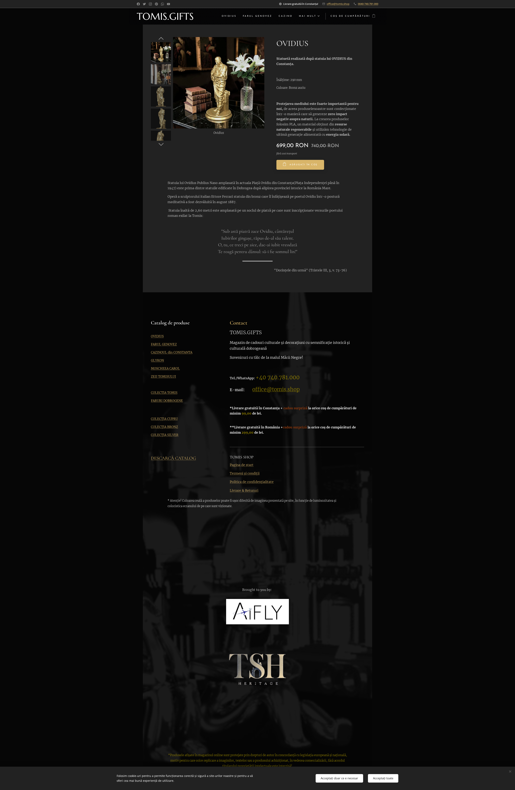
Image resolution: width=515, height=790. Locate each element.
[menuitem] (230, 16)
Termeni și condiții (245, 473)
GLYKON (157, 360)
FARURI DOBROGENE (167, 401)
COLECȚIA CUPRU (164, 419)
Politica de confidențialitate (252, 482)
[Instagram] (150, 4)
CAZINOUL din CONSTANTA (171, 352)
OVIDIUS (157, 336)
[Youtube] (168, 4)
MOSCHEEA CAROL (165, 368)
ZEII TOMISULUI (163, 376)
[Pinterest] (156, 4)
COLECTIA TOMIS (164, 393)
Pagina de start (241, 465)
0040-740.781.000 (368, 4)
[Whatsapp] (162, 4)
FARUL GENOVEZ (164, 344)
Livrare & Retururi (244, 490)
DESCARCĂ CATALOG (173, 458)
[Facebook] (138, 4)
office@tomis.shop (338, 4)
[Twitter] (144, 4)
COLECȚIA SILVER (164, 435)
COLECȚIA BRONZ (164, 427)
